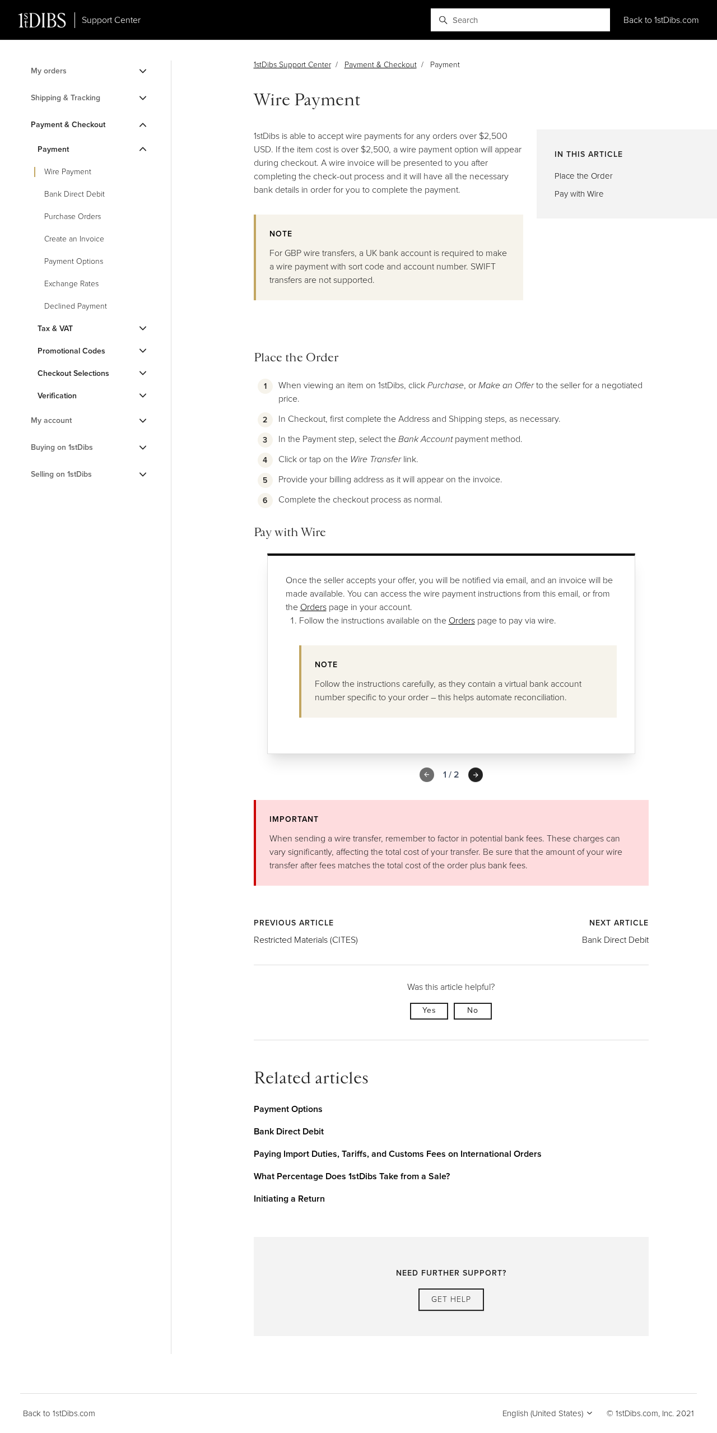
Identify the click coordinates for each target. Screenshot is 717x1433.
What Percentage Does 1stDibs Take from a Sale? (352, 1176)
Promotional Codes (71, 351)
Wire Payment (67, 172)
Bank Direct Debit (615, 939)
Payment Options (288, 1108)
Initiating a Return (289, 1198)
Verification (57, 396)
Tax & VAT (55, 328)
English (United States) (543, 1413)
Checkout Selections (73, 373)
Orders (313, 607)
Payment (53, 149)
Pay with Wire (579, 194)
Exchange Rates (71, 284)
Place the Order (584, 176)
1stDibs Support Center (292, 65)
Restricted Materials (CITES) (306, 939)
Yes (429, 1010)
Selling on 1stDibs (61, 474)
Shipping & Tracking (65, 98)
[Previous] (427, 774)
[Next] (475, 774)
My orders (49, 71)
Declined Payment (75, 306)
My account (51, 420)
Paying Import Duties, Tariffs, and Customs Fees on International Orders (398, 1153)
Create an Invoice (74, 239)
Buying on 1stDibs (62, 447)
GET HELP (451, 1299)
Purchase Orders (72, 216)
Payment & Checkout (380, 65)
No (472, 1010)
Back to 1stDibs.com (661, 19)
